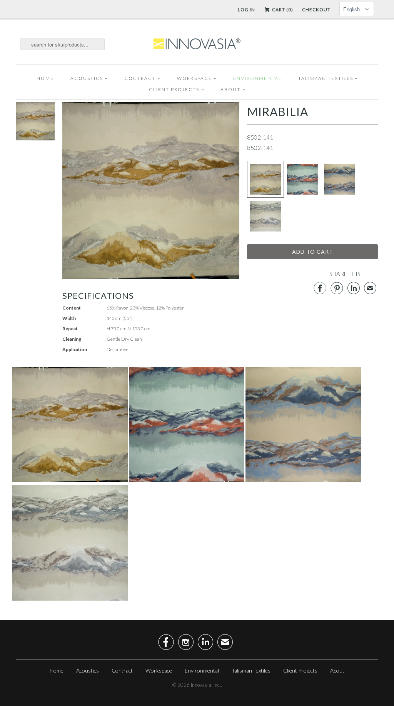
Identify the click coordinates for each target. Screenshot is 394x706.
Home (45, 78)
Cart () (282, 9)
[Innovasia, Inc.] (197, 44)
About (230, 89)
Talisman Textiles (325, 78)
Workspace (194, 78)
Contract (140, 78)
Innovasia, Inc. (206, 685)
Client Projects (174, 89)
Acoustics (86, 78)
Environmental (257, 78)
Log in (246, 9)
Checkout (316, 9)
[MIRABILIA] (35, 138)
